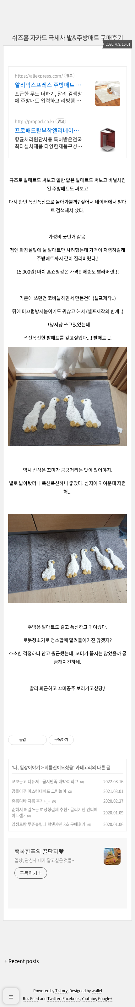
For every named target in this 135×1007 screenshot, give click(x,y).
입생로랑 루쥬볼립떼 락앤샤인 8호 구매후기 (48, 824)
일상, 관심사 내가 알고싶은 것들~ (44, 860)
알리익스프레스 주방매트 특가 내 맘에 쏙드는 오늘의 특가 (48, 85)
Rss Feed (31, 998)
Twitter (54, 998)
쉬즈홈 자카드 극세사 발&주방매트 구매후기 (67, 37)
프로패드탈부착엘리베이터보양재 (47, 130)
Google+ (105, 998)
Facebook (71, 998)
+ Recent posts (21, 961)
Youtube (89, 998)
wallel (97, 990)
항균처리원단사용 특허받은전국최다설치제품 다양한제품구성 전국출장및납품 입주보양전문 (48, 142)
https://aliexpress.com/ (39, 75)
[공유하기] (32, 740)
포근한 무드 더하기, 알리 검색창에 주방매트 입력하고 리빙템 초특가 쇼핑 (48, 97)
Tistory (61, 990)
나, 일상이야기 (26, 767)
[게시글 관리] (40, 740)
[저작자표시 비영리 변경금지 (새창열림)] (82, 739)
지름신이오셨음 (59, 767)
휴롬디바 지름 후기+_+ (31, 801)
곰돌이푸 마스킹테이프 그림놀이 (39, 791)
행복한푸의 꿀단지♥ (39, 851)
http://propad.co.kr (34, 121)
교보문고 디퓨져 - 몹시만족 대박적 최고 (45, 781)
